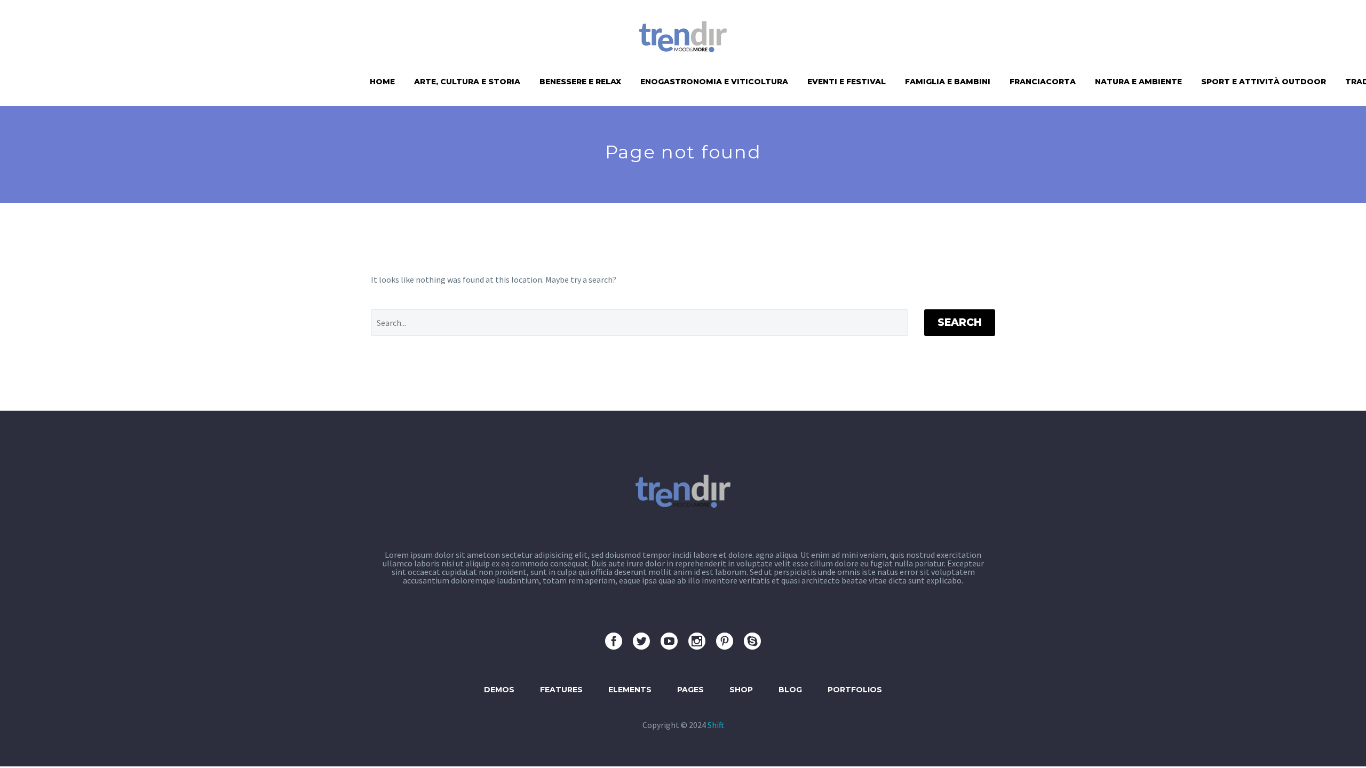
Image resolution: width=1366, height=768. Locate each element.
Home (382, 81)
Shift (716, 724)
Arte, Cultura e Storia (467, 81)
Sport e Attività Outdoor (1263, 81)
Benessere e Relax (580, 81)
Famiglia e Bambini (947, 81)
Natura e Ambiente (1138, 81)
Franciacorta (1043, 81)
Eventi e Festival (846, 81)
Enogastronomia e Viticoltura (714, 81)
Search (960, 322)
